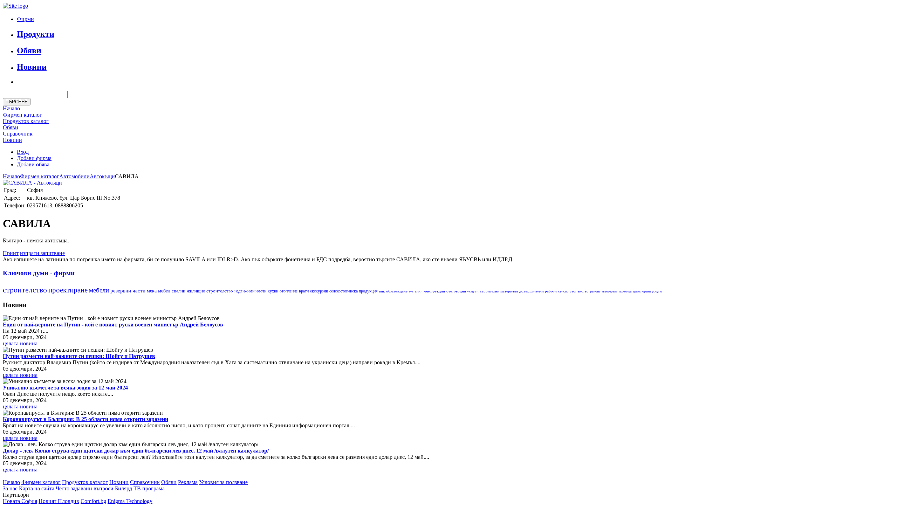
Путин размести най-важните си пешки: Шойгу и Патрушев (79, 356)
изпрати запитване (42, 253)
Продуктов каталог (85, 482)
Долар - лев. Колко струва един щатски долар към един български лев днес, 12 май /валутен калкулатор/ (136, 451)
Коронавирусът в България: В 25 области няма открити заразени (85, 419)
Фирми (25, 19)
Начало (11, 108)
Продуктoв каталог (26, 121)
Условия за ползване (223, 482)
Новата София (20, 501)
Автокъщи (102, 176)
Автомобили (74, 176)
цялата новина (20, 343)
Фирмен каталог (22, 115)
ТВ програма (149, 488)
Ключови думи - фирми (39, 273)
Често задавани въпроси (85, 488)
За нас (10, 488)
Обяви (29, 50)
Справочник (18, 134)
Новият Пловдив (59, 501)
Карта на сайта (36, 488)
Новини (32, 66)
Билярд (123, 488)
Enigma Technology (130, 501)
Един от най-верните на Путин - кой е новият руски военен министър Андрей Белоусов (113, 325)
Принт (11, 253)
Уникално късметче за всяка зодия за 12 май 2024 (65, 388)
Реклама (188, 482)
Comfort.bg (93, 501)
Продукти (35, 34)
